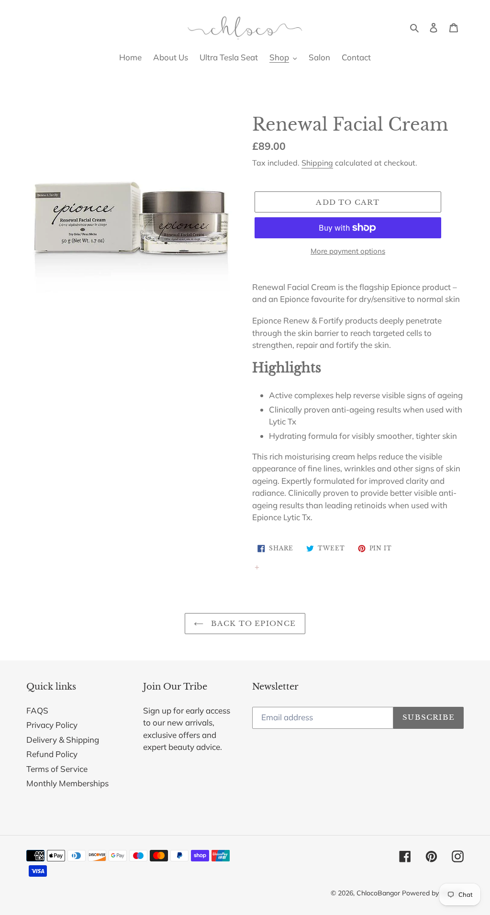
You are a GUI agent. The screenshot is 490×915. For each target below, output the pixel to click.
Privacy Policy (52, 725)
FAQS (37, 710)
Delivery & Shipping (62, 740)
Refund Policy (52, 754)
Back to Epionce (252, 623)
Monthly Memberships (67, 783)
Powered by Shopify (433, 893)
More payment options (348, 251)
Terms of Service (57, 769)
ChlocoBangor (378, 893)
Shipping (317, 162)
